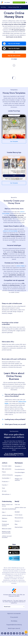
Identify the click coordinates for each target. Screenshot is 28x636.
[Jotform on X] (5, 633)
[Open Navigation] (26, 2)
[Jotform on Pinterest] (17, 633)
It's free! (14, 59)
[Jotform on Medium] (11, 633)
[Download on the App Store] (14, 552)
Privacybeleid (14, 617)
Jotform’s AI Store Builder (10, 231)
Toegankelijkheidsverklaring (14, 624)
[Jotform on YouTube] (20, 633)
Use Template (14, 141)
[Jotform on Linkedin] (8, 633)
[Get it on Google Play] (14, 547)
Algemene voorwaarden (14, 613)
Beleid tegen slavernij (14, 628)
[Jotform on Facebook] (2, 633)
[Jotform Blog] (14, 633)
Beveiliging (14, 621)
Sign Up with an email (14, 55)
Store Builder (7, 2)
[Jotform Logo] (2, 2)
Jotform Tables (20, 266)
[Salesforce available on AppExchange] (14, 558)
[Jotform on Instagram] (23, 633)
